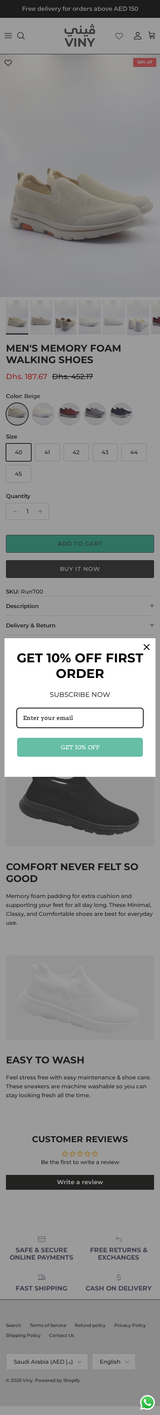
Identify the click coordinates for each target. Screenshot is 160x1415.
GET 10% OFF (80, 747)
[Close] (147, 647)
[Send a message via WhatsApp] (147, 1402)
